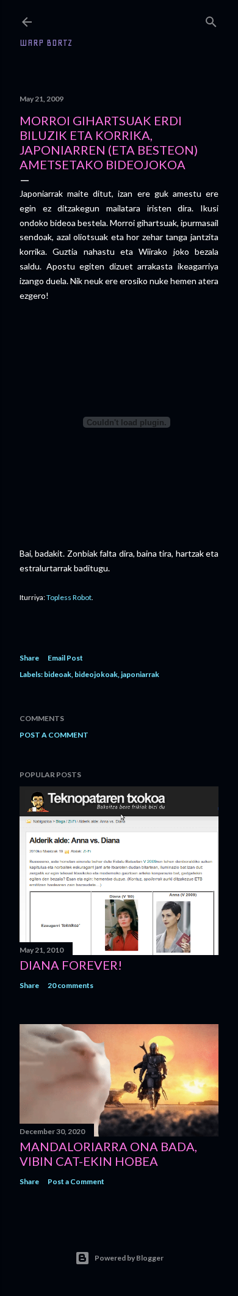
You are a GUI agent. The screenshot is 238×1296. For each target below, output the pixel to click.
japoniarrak (140, 674)
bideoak (57, 674)
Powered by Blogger (129, 1257)
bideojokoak (96, 674)
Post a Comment (54, 734)
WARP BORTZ (46, 42)
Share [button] (29, 657)
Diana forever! (71, 964)
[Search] (211, 19)
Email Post (65, 657)
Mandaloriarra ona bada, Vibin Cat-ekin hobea (108, 1153)
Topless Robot (69, 597)
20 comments (70, 985)
